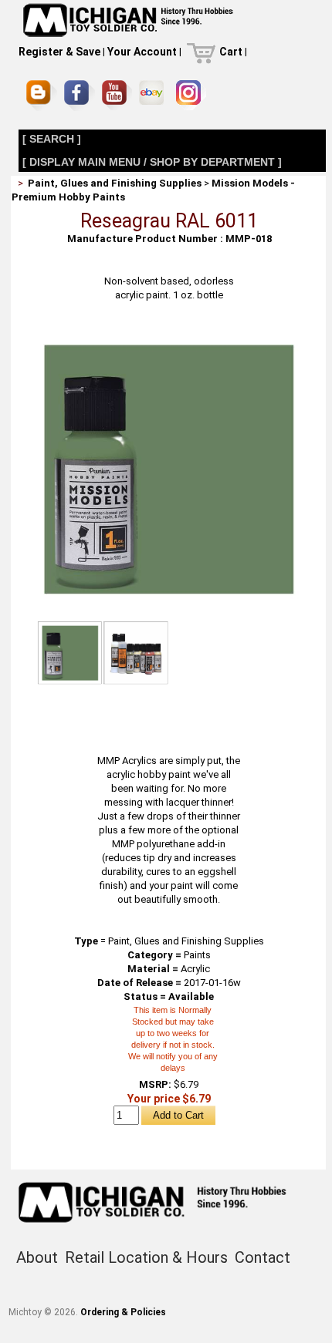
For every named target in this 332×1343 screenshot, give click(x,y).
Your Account (142, 51)
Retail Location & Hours (146, 1257)
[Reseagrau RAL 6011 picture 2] (136, 653)
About (37, 1257)
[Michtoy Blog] (41, 95)
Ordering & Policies (123, 1312)
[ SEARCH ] (51, 139)
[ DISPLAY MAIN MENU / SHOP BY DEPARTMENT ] (152, 162)
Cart (230, 51)
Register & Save (59, 51)
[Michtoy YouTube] (117, 95)
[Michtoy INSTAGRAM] (191, 95)
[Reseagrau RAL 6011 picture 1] (169, 335)
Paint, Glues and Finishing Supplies (115, 183)
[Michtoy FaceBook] (79, 95)
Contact (262, 1257)
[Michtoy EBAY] (154, 95)
